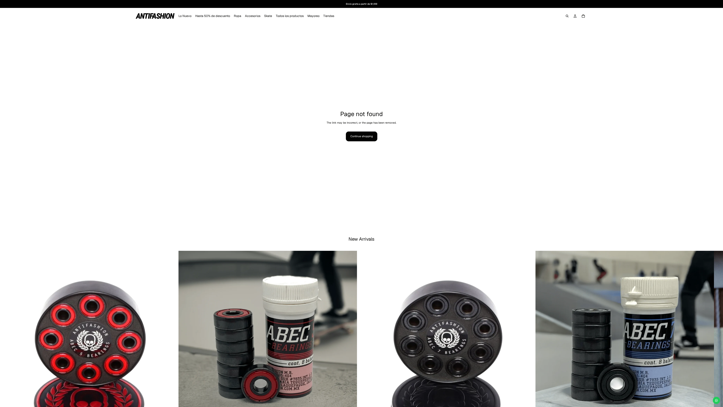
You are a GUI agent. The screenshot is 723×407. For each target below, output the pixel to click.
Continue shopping (361, 136)
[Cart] (583, 16)
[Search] (567, 16)
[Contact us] (716, 400)
